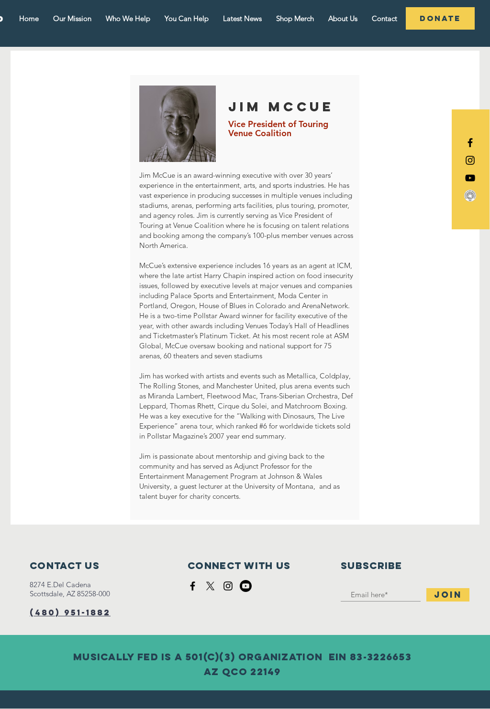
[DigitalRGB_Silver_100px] (470, 196)
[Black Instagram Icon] (470, 160)
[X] (210, 586)
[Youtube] (246, 586)
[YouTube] (470, 178)
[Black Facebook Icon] (470, 143)
